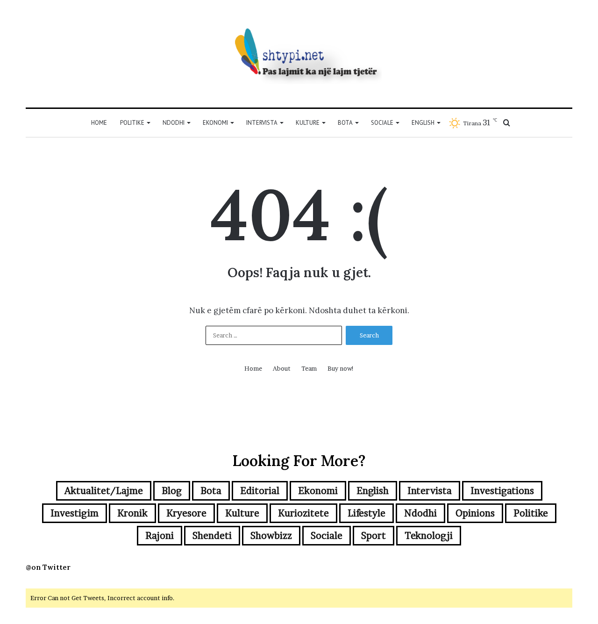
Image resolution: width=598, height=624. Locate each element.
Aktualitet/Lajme (103, 490)
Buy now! (340, 368)
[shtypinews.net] (299, 53)
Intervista (262, 123)
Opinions (475, 513)
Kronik (132, 513)
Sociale (382, 123)
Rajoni (159, 535)
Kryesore (186, 513)
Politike (132, 123)
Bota (345, 123)
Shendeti (212, 535)
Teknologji (429, 535)
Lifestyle (366, 513)
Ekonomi (215, 123)
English (423, 123)
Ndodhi (174, 123)
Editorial (259, 490)
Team (309, 368)
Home (99, 123)
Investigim (74, 513)
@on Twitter (48, 567)
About (282, 368)
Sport (373, 535)
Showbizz (271, 535)
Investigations (502, 490)
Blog (172, 490)
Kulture (308, 123)
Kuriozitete (303, 513)
